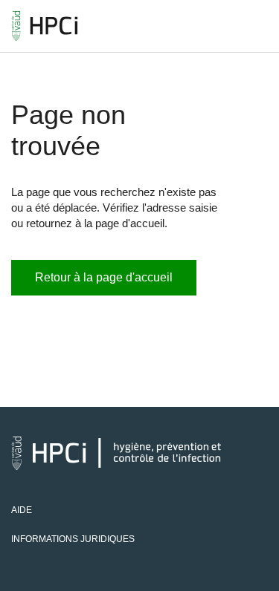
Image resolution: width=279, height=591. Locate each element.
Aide (21, 510)
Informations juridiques (73, 539)
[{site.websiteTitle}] (44, 26)
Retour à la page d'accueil (104, 277)
